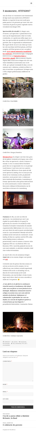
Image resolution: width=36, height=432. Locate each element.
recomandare (6, 345)
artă (14, 343)
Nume (5, 384)
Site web (5, 399)
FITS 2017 (24, 343)
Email (5, 391)
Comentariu (7, 361)
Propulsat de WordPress (9, 430)
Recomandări (6, 343)
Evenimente (23, 342)
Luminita (15, 342)
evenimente (18, 343)
